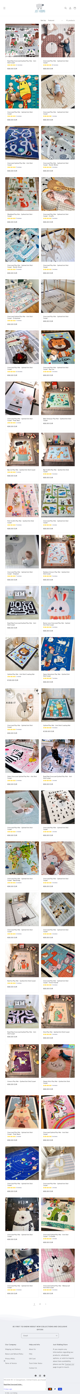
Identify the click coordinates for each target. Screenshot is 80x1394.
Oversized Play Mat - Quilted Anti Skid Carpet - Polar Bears (19, 1133)
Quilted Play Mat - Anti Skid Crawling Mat (21, 674)
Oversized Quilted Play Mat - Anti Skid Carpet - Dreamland (19, 317)
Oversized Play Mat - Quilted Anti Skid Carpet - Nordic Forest (19, 266)
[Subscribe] (56, 1335)
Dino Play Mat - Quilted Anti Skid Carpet (56, 1032)
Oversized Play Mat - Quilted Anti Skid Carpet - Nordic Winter (55, 164)
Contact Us (33, 1368)
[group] (14, 65)
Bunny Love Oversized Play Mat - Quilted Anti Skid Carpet (56, 624)
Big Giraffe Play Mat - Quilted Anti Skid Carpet (56, 470)
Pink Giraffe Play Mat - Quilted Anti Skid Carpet (20, 521)
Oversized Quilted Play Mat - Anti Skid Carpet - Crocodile (55, 1235)
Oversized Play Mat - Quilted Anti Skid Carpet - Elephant (19, 573)
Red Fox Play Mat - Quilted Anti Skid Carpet (21, 981)
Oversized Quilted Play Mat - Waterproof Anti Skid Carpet (56, 1286)
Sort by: (43, 20)
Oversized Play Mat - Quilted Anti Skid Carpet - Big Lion (55, 368)
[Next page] (45, 1304)
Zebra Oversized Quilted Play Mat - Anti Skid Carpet (22, 777)
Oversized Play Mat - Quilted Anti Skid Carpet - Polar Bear (19, 419)
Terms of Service (11, 1363)
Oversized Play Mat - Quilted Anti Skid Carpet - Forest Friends (55, 981)
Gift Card (32, 1358)
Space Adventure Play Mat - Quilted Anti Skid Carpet (56, 675)
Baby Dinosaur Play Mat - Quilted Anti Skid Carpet (57, 419)
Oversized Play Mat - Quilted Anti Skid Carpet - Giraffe (55, 215)
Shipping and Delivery (13, 1349)
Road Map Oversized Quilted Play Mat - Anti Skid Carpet (21, 62)
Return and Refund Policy (14, 1354)
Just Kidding (13, 1393)
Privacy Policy (10, 1358)
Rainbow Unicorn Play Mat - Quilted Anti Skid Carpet (56, 573)
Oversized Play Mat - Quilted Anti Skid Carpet (55, 62)
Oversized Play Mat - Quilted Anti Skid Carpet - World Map (19, 879)
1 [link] (34, 1304)
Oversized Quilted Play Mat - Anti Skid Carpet (19, 164)
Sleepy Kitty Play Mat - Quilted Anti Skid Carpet (56, 1082)
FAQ (30, 1354)
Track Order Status (35, 1363)
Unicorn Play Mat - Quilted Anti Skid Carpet (21, 1081)
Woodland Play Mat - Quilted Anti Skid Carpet (19, 215)
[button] (4, 8)
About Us (32, 1349)
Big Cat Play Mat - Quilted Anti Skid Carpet (21, 470)
